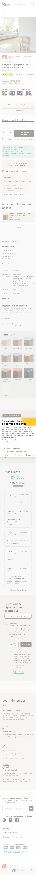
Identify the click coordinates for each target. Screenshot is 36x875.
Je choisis (18, 455)
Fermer (6, 455)
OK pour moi (30, 455)
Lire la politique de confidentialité (11, 448)
